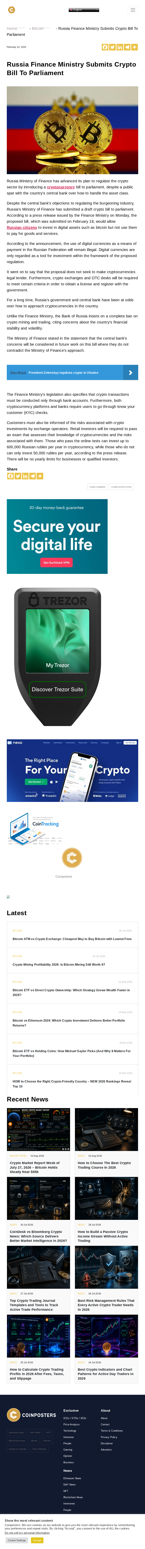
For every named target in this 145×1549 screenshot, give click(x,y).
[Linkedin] (119, 47)
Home (12, 28)
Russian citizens (22, 227)
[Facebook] (105, 47)
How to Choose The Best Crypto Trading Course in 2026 (104, 1165)
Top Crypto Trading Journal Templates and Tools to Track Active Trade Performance (34, 1305)
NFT (48, 1432)
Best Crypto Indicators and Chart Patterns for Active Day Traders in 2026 (105, 1374)
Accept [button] (37, 1540)
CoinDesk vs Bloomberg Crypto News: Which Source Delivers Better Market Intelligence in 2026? (38, 1236)
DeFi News (35, 1432)
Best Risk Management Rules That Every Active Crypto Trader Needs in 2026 (106, 1305)
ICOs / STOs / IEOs (74, 1418)
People (67, 1443)
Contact (105, 1424)
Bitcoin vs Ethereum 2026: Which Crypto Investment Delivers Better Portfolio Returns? (69, 1023)
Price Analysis (71, 1424)
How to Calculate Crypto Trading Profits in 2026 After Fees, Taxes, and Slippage (37, 1374)
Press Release (39, 1449)
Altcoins (47, 1441)
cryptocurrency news (121, 487)
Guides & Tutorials (18, 1449)
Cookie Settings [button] (17, 1540)
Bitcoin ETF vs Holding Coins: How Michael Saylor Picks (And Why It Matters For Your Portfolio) (72, 1053)
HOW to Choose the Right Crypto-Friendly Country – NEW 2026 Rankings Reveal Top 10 (72, 1084)
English (77, 9)
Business (68, 1462)
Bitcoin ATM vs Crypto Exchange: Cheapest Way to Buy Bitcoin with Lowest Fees (72, 939)
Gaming (67, 1449)
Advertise (106, 1449)
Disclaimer (107, 1443)
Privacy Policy (109, 1437)
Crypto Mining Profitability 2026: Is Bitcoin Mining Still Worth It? (59, 964)
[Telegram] (127, 47)
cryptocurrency (61, 187)
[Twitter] (112, 47)
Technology (69, 1430)
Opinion (67, 1456)
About (104, 1418)
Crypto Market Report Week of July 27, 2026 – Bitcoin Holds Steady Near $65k (35, 1167)
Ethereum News (16, 1432)
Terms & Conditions (112, 1430)
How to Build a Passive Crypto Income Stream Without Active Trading (103, 1236)
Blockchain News (17, 1441)
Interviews (69, 1503)
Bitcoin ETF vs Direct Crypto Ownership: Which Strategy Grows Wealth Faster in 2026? (71, 993)
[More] (134, 47)
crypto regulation (97, 487)
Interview (68, 1437)
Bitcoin (37, 28)
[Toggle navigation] (133, 10)
